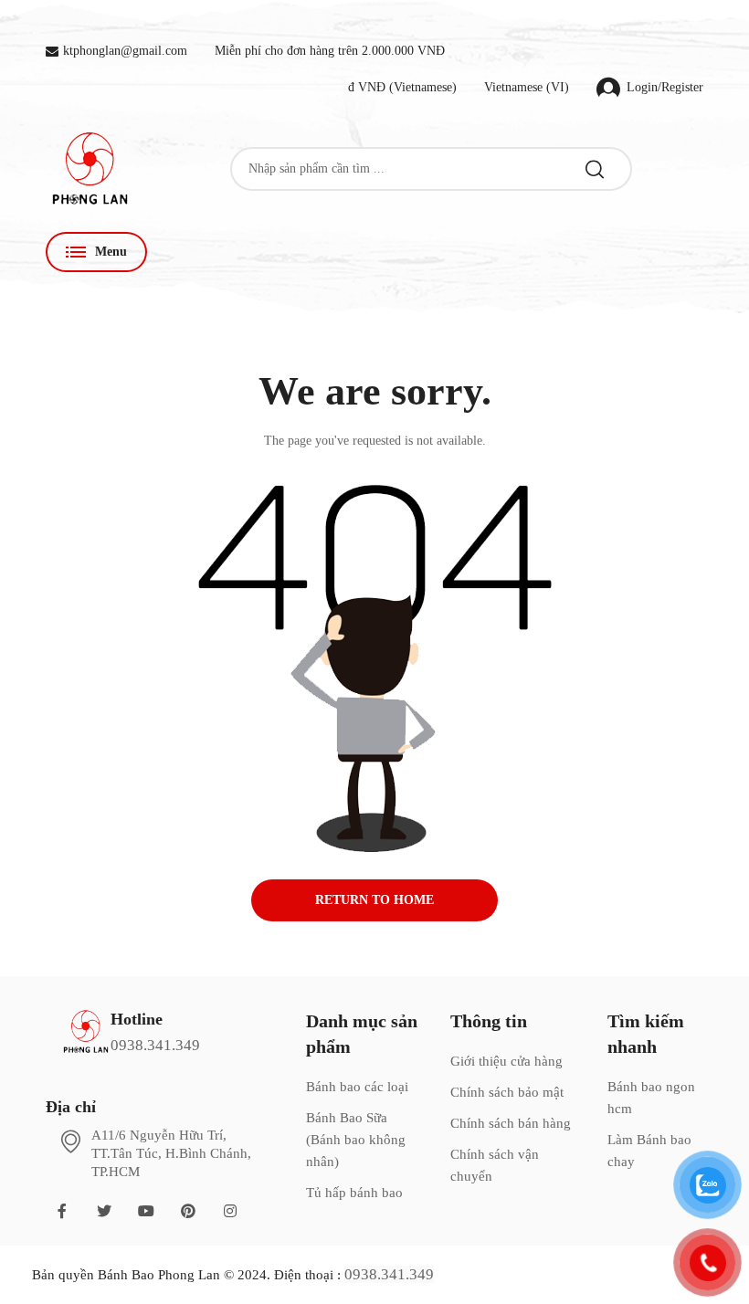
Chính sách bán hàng (510, 1123)
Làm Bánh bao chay (649, 1150)
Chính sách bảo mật (507, 1092)
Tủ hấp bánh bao (354, 1192)
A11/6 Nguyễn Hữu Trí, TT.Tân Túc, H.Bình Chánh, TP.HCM (171, 1153)
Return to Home (374, 900)
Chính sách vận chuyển (494, 1165)
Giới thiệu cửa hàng (506, 1061)
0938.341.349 (155, 1045)
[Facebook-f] (62, 1210)
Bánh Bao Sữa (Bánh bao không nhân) (356, 1139)
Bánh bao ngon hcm (651, 1097)
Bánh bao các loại (357, 1086)
